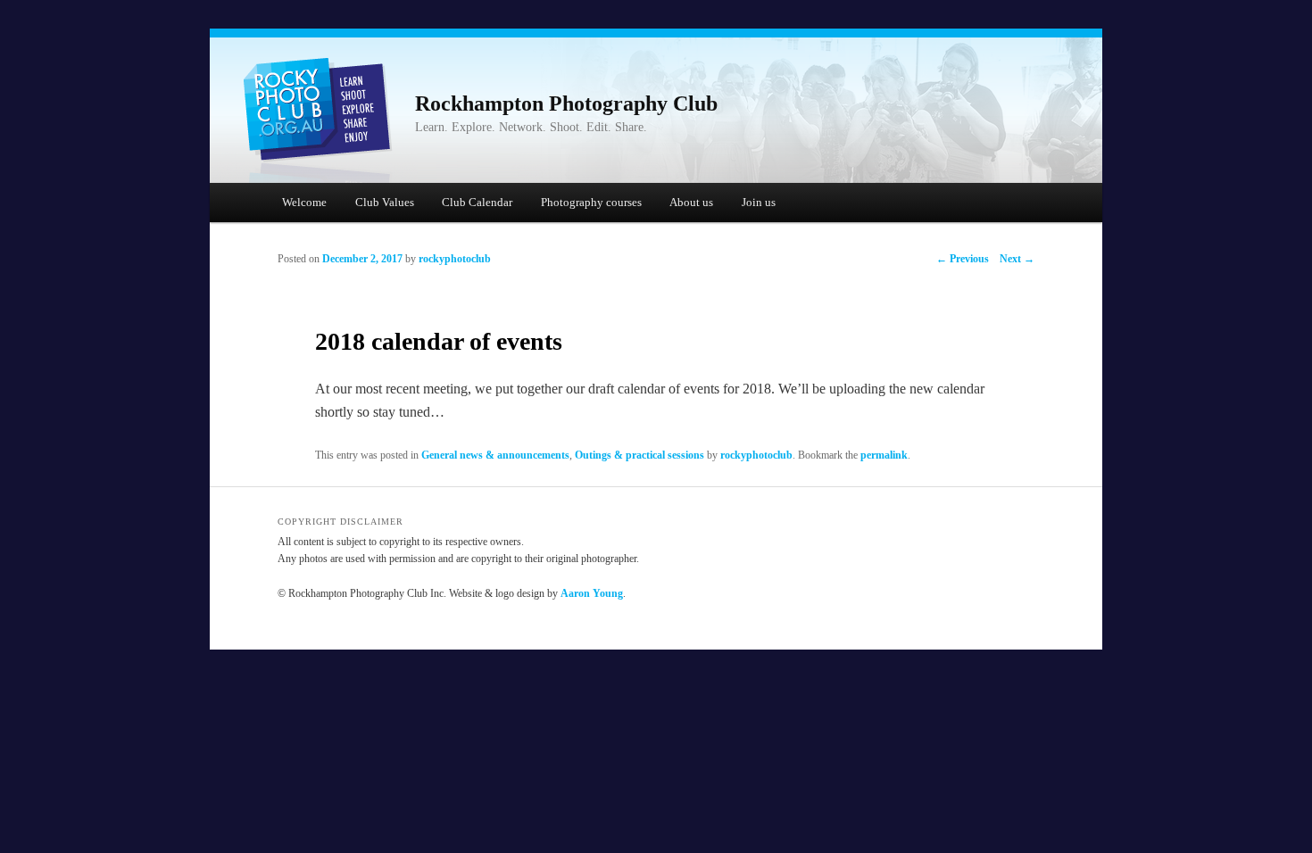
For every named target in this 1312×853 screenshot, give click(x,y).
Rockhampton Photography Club (566, 103)
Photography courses (591, 202)
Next (1017, 259)
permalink (884, 455)
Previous (962, 259)
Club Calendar (477, 202)
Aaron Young (592, 593)
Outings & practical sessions (639, 455)
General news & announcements (495, 455)
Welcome (304, 202)
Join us (759, 202)
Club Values (384, 202)
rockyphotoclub (455, 259)
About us (691, 202)
